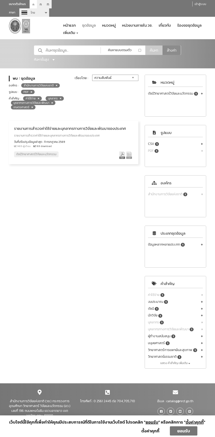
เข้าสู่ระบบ (200, 4)
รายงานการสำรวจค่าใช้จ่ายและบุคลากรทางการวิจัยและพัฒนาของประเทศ (70, 128)
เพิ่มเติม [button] (69, 32)
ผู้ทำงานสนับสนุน (161, 336)
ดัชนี (152, 308)
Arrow (34, 12)
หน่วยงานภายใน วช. (137, 24)
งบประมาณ (157, 301)
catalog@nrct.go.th (179, 400)
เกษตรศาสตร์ (21, 107)
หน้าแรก (69, 24)
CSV (152, 143)
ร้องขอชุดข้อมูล (189, 24)
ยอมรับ (183, 431)
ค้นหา (154, 50)
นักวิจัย (154, 315)
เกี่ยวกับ (165, 24)
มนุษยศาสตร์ (158, 343)
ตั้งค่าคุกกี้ (150, 431)
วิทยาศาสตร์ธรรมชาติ (164, 356)
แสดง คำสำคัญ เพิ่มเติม (174, 363)
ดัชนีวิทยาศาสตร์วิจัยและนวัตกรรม (172, 93)
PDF (152, 150)
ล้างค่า (171, 50)
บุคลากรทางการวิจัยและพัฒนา (170, 329)
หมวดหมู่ (109, 24)
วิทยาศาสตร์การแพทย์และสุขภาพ (172, 349)
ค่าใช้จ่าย (155, 294)
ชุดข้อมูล (89, 24)
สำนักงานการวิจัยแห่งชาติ (167, 194)
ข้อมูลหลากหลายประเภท (165, 244)
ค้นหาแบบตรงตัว (119, 49)
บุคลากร (155, 322)
